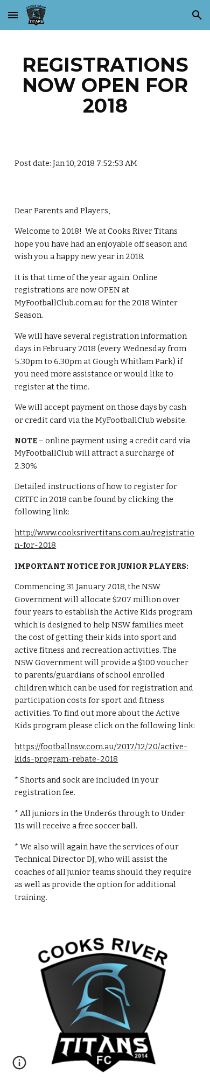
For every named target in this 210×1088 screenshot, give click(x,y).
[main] (105, 85)
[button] (13, 15)
